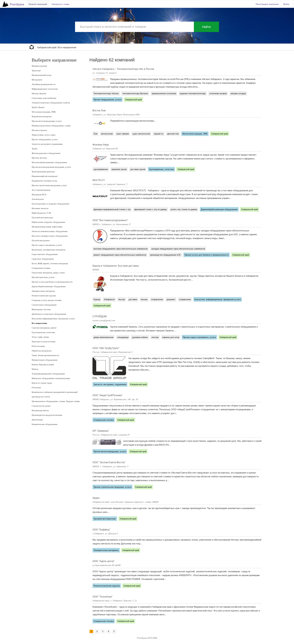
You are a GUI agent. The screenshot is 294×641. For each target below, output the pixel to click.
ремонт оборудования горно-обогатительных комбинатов (120, 255)
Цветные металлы (39, 158)
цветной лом (173, 134)
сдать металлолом (141, 134)
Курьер (97, 299)
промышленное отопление (164, 93)
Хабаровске (109, 299)
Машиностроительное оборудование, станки (51, 125)
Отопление (36, 387)
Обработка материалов (41, 351)
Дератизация (37, 420)
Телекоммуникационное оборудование (48, 374)
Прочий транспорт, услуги (43, 277)
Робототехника (38, 346)
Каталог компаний (38, 4)
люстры (155, 337)
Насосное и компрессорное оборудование (50, 236)
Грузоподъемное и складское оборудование (50, 204)
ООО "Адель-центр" (103, 561)
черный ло (158, 134)
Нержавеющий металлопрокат (45, 176)
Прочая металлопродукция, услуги (47, 121)
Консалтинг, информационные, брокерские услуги (53, 318)
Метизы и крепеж (39, 130)
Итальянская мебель (40, 410)
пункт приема (122, 134)
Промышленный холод (41, 75)
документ (171, 299)
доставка (133, 299)
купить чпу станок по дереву (184, 209)
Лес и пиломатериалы (41, 190)
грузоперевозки (101, 169)
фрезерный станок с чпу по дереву (150, 209)
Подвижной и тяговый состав (44, 181)
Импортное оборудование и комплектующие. (51, 378)
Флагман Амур (100, 144)
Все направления (67, 47)
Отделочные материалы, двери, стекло (48, 272)
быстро (121, 299)
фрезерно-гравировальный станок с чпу (112, 209)
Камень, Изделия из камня (43, 364)
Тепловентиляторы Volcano (106, 93)
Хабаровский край (47, 47)
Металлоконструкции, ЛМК (44, 112)
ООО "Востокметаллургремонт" (110, 220)
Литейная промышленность (44, 84)
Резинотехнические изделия (44, 295)
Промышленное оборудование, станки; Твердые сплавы (56, 401)
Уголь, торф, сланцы (40, 337)
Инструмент (37, 80)
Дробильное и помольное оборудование (49, 314)
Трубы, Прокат (38, 107)
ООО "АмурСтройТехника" (107, 395)
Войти (286, 4)
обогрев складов (238, 93)
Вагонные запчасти (40, 208)
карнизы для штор (170, 337)
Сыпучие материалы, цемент (44, 328)
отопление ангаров (218, 93)
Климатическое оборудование (45, 424)
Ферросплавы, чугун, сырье (44, 135)
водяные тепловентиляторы (193, 93)
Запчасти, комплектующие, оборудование (50, 231)
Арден (96, 498)
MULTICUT (98, 180)
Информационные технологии (45, 89)
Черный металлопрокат (42, 116)
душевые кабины (140, 337)
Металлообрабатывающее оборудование (49, 162)
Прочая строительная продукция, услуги (49, 185)
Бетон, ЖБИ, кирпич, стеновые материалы (50, 263)
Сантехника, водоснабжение (44, 98)
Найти (206, 27)
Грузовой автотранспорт (42, 217)
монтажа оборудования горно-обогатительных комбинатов (121, 249)
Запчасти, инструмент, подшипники (47, 144)
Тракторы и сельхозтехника (43, 341)
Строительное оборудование (44, 305)
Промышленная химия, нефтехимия (47, 227)
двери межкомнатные (103, 337)
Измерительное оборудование (45, 360)
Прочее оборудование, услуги (45, 139)
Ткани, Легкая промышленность (45, 355)
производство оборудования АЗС (165, 255)
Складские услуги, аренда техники (46, 300)
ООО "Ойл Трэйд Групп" (106, 348)
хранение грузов (119, 169)
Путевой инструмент (41, 240)
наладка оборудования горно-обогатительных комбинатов (178, 249)
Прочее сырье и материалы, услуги (47, 245)
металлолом (107, 134)
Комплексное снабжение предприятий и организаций (54, 392)
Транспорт (36, 70)
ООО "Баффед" (101, 529)
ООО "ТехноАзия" (102, 596)
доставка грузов (137, 169)
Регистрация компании (267, 4)
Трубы (34, 148)
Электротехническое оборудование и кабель (51, 103)
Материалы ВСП (39, 194)
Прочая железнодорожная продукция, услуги (51, 167)
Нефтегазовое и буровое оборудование (48, 222)
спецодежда (122, 337)
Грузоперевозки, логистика (43, 332)
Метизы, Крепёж (39, 93)
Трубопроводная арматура (43, 171)
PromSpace (17, 4)
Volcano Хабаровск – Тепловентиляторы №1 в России (123, 69)
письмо (144, 299)
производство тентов (41, 397)
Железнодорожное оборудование (46, 153)
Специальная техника (41, 268)
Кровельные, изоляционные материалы (48, 250)
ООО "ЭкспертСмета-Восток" (109, 462)
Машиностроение (39, 66)
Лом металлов (38, 199)
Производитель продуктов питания (47, 415)
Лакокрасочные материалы (43, 291)
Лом (95, 134)
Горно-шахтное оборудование (45, 254)
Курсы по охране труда (42, 383)
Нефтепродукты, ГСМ (41, 213)
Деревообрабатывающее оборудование (49, 286)
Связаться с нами (60, 4)
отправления (157, 299)
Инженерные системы (41, 309)
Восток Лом (99, 110)
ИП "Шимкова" (100, 431)
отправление (185, 299)
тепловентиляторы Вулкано (135, 93)
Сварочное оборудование (43, 259)
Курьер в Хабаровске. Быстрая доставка (115, 265)
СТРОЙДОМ (99, 316)
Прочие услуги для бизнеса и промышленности (52, 282)
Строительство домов (41, 406)
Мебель (35, 369)
